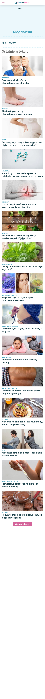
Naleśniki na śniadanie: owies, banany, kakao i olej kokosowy (22, 423)
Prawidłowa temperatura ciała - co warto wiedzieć (20, 485)
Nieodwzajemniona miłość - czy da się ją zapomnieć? (22, 454)
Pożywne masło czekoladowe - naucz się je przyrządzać (22, 516)
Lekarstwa (6, 171)
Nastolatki (6, 357)
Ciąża (4, 140)
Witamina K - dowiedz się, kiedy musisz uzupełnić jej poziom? (19, 237)
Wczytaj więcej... (22, 524)
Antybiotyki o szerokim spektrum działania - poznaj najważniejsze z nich (22, 175)
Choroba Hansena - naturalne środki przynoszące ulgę (21, 392)
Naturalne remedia (9, 295)
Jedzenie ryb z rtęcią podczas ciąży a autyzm (22, 330)
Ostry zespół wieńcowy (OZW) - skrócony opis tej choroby (19, 206)
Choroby (5, 78)
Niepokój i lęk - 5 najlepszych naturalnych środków (17, 299)
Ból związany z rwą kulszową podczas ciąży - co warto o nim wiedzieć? (22, 143)
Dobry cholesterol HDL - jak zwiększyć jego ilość (22, 268)
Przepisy (5, 419)
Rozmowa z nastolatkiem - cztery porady (19, 361)
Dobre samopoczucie (10, 326)
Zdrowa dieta (7, 264)
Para (3, 450)
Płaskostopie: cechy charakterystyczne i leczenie (17, 112)
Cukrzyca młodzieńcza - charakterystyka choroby (15, 81)
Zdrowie (5, 109)
